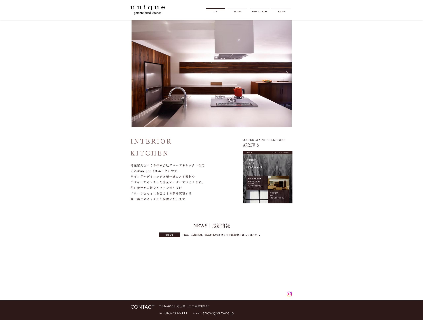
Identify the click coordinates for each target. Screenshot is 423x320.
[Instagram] (289, 294)
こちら (256, 235)
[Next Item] (287, 73)
